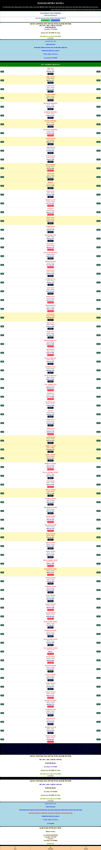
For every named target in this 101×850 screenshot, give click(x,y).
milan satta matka (12, 751)
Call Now (55, 20)
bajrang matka (54, 747)
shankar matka (11, 744)
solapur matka (88, 744)
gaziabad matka (21, 746)
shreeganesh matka (95, 744)
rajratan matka (76, 746)
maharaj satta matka (82, 748)
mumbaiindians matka (13, 746)
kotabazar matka (97, 747)
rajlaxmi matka (89, 746)
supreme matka (17, 747)
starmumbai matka (95, 746)
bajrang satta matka (30, 752)
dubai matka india (20, 753)
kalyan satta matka (22, 752)
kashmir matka (61, 747)
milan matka (65, 746)
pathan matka (50, 744)
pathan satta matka (66, 748)
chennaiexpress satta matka (74, 749)
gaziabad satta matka (55, 749)
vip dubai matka (35, 753)
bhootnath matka (44, 746)
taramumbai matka (5, 746)
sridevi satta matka (20, 748)
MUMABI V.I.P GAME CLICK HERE (50, 37)
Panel (98, 71)
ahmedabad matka (23, 747)
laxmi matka (51, 778)
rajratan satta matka (27, 751)
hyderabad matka (9, 747)
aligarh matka (3, 747)
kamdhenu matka (31, 747)
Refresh (50, 73)
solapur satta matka (16, 749)
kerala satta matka (4, 748)
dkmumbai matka (67, 747)
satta (90, 752)
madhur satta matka (90, 748)
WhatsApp (45, 20)
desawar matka (82, 744)
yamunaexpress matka (52, 746)
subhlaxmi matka (39, 744)
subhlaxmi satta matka (50, 748)
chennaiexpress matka (36, 746)
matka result (64, 753)
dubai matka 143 (41, 753)
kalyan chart (80, 753)
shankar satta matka (12, 748)
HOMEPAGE (50, 844)
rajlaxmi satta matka (44, 751)
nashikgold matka (74, 747)
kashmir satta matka (39, 752)
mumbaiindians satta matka (45, 749)
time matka (45, 744)
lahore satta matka (4, 751)
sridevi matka (16, 744)
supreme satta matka (80, 751)
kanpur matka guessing (56, 753)
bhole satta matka (14, 752)
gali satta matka (43, 748)
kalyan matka (48, 747)
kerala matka (4, 744)
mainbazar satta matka (66, 752)
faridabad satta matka (64, 749)
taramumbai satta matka (35, 749)
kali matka (22, 744)
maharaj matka (62, 744)
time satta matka (59, 748)
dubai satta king (95, 752)
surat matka (97, 778)
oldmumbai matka (89, 747)
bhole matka (43, 747)
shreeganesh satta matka (25, 749)
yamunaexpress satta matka (94, 749)
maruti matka (56, 744)
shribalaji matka (27, 744)
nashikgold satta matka (56, 752)
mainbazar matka (82, 747)
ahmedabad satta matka (88, 751)
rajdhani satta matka (35, 751)
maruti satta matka (74, 748)
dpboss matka (69, 753)
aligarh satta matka (62, 751)
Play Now (51, 135)
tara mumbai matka (72, 778)
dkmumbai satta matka (47, 752)
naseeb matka (91, 778)
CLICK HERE (50, 38)
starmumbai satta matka (53, 751)
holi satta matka (19, 751)
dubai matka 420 (28, 753)
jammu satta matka (7, 752)
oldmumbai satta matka (75, 752)
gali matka (33, 744)
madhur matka (69, 744)
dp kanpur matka (86, 753)
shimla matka (57, 778)
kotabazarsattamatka (85, 752)
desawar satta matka (8, 749)
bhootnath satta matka (84, 749)
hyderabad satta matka (70, 751)
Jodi (2, 71)
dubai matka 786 (48, 753)
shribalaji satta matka (35, 748)
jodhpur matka (43, 778)
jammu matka (37, 747)
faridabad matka (28, 746)
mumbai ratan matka (82, 778)
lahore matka (59, 746)
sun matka (37, 778)
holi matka (70, 746)
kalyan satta (75, 753)
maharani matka (75, 744)
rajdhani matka (82, 746)
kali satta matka (27, 748)
